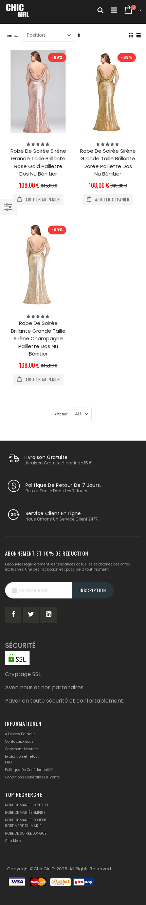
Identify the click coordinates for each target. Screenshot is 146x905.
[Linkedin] (48, 615)
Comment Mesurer (21, 749)
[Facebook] (13, 615)
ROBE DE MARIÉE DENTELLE (27, 805)
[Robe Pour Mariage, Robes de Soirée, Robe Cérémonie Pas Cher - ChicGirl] (17, 10)
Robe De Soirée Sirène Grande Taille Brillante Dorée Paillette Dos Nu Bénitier (108, 162)
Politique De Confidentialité (29, 769)
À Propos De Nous (20, 734)
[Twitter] (31, 615)
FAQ (8, 762)
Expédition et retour (22, 756)
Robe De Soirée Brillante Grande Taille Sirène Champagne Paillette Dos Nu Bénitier (38, 338)
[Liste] (138, 35)
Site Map (13, 840)
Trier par (12, 35)
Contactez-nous (19, 741)
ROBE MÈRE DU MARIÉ (23, 825)
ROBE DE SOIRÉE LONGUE (25, 833)
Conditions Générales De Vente (32, 777)
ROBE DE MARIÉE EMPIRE (25, 812)
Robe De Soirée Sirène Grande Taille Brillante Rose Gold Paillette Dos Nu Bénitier (38, 162)
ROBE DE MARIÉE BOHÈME (26, 820)
